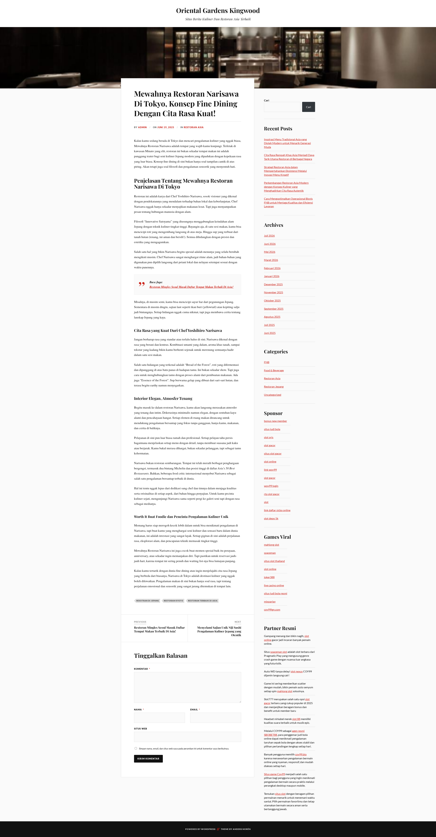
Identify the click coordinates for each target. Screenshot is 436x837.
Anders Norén (242, 829)
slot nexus (297, 671)
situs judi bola (272, 429)
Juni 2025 (270, 332)
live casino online (274, 585)
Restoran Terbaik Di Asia (202, 601)
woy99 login (271, 485)
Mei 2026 (269, 251)
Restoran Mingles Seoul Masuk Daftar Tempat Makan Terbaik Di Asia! (191, 287)
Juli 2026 (269, 235)
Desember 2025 (273, 284)
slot (266, 502)
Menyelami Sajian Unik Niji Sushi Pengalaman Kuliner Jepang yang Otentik (219, 631)
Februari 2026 (272, 268)
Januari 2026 (271, 276)
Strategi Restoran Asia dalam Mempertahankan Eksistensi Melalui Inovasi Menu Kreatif (285, 170)
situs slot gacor (273, 453)
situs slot (280, 793)
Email (195, 709)
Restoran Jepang (274, 386)
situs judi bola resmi (275, 593)
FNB (266, 362)
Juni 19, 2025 (165, 127)
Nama (139, 709)
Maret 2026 (271, 260)
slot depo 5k (271, 518)
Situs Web (140, 728)
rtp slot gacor (271, 494)
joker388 (269, 577)
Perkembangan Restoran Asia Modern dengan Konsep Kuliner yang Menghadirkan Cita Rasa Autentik (286, 186)
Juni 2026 (270, 243)
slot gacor (269, 445)
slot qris (268, 437)
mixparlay (270, 601)
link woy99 (270, 469)
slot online (270, 461)
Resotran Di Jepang (147, 601)
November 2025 (273, 292)
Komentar (142, 668)
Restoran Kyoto (173, 601)
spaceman (270, 552)
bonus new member (275, 421)
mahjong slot (271, 544)
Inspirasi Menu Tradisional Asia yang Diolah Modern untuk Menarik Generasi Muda (287, 143)
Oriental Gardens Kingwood (218, 10)
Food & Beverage (274, 370)
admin (142, 127)
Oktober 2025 (272, 300)
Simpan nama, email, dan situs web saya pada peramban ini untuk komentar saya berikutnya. (184, 748)
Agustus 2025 (272, 316)
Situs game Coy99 (274, 774)
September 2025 (273, 308)
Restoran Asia (194, 127)
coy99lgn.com (272, 609)
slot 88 (296, 718)
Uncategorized (272, 394)
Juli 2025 (269, 324)
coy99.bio (301, 754)
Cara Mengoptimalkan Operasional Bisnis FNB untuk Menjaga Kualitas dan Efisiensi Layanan (288, 202)
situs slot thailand (274, 561)
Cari (266, 100)
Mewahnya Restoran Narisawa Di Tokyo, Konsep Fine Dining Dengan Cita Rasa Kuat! (186, 103)
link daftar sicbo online (277, 510)
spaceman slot (278, 651)
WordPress (208, 829)
